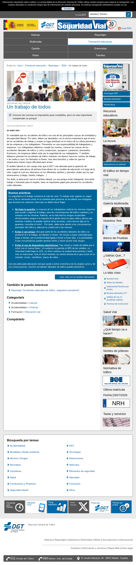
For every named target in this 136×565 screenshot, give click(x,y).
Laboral (33, 303)
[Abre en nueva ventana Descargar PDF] (112, 77)
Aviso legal (127, 548)
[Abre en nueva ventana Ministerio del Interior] (20, 25)
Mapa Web (114, 548)
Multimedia (35, 41)
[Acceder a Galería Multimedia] (116, 212)
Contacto (75, 548)
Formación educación (100, 41)
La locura (116, 154)
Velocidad (74, 477)
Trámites (100, 55)
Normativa (15, 464)
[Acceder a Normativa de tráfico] (116, 380)
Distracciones (76, 458)
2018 (63, 65)
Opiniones (73, 539)
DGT (71, 445)
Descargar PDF (111, 93)
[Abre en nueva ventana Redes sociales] (78, 506)
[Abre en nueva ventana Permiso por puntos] (121, 506)
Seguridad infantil (19, 490)
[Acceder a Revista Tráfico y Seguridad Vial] (87, 24)
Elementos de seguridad (82, 471)
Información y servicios (94, 548)
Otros (72, 490)
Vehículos (74, 464)
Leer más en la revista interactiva (77, 277)
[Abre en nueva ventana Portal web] (100, 506)
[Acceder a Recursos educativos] (116, 128)
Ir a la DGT (80, 15)
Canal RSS (126, 28)
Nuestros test (112, 279)
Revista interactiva (112, 99)
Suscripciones (109, 539)
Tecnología (75, 452)
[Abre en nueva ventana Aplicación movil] (36, 506)
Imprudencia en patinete (115, 164)
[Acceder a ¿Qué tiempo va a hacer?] (116, 342)
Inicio (20, 65)
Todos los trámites (114, 282)
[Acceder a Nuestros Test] (116, 229)
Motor (36, 55)
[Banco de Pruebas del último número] (116, 246)
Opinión (36, 48)
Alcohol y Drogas (19, 458)
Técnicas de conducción (117, 304)
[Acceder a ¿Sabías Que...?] (116, 264)
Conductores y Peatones (23, 483)
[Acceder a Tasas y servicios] (116, 422)
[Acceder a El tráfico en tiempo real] (116, 189)
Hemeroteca (109, 105)
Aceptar (68, 8)
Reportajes (100, 35)
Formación (74, 483)
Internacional (126, 539)
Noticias (35, 35)
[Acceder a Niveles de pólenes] (116, 359)
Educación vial (32, 312)
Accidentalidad (17, 445)
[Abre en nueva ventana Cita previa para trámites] (14, 506)
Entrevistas (100, 48)
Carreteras (15, 471)
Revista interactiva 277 (116, 293)
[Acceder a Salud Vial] (116, 320)
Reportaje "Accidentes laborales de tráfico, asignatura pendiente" (45, 290)
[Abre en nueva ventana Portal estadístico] (57, 506)
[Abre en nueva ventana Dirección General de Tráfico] (47, 25)
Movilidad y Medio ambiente (24, 452)
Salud (13, 477)
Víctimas (33, 307)
